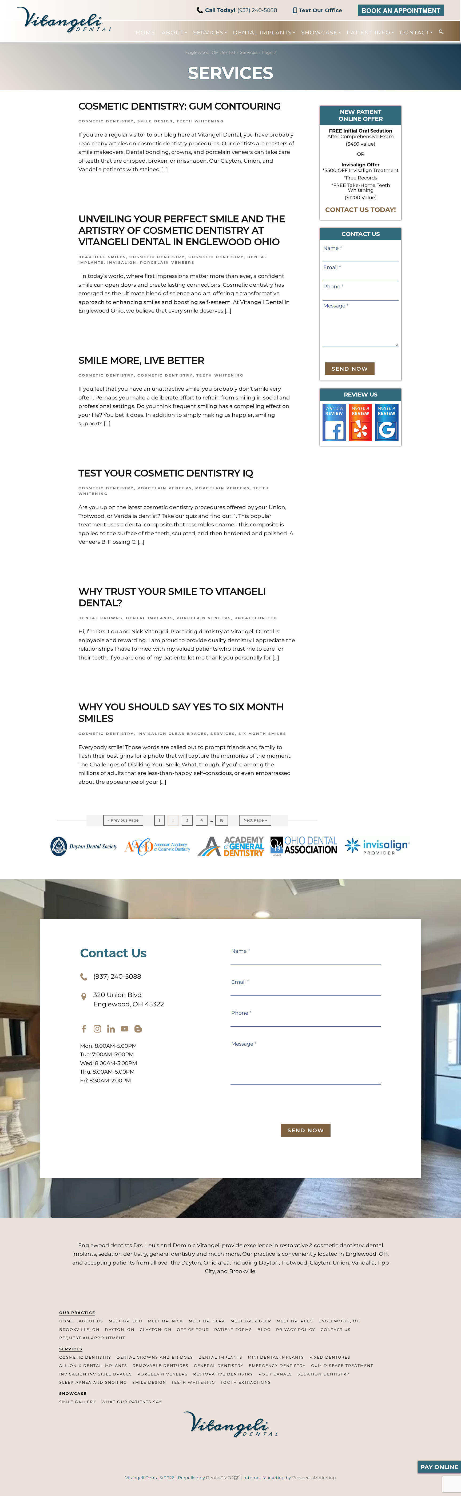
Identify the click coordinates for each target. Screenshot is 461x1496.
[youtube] (124, 1029)
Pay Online (439, 1467)
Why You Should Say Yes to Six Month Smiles (181, 712)
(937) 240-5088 (241, 10)
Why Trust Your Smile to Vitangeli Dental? (172, 597)
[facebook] (84, 1029)
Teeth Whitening (200, 121)
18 (224, 820)
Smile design (155, 121)
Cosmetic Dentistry (106, 121)
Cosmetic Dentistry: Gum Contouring (179, 106)
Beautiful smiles (102, 257)
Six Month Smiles (262, 733)
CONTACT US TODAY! (360, 210)
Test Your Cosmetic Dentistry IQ (165, 473)
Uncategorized (256, 618)
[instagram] (97, 1029)
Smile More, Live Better (141, 360)
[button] (438, 32)
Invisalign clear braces (172, 733)
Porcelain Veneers (167, 262)
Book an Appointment (401, 10)
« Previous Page (123, 822)
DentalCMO (219, 1477)
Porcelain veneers (222, 488)
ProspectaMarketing (314, 1477)
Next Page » (255, 822)
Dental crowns (100, 618)
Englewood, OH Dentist (210, 52)
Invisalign (122, 262)
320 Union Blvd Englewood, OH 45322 (128, 999)
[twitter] (111, 1029)
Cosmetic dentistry (157, 257)
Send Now (350, 369)
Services (248, 52)
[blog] (138, 1029)
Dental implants (149, 618)
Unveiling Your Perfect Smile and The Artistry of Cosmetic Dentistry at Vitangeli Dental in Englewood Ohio (181, 230)
